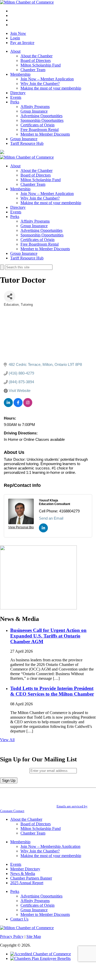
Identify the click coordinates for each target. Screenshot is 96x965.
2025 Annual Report (26, 883)
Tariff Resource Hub (27, 143)
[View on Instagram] (27, 405)
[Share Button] (9, 296)
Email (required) (14, 770)
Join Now (18, 33)
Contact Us (19, 919)
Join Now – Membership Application (50, 846)
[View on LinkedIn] (8, 405)
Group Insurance (34, 111)
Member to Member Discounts (45, 134)
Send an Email (51, 518)
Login (15, 38)
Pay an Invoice (22, 42)
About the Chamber (36, 56)
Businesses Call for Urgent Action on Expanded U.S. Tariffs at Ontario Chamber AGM (48, 636)
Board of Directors (35, 60)
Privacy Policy (12, 936)
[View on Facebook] (18, 405)
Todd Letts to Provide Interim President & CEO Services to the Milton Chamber (52, 691)
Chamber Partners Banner (31, 878)
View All (7, 740)
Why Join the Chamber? (40, 83)
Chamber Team (32, 70)
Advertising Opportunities (41, 116)
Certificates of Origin (37, 125)
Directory (18, 93)
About (15, 51)
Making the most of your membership (50, 88)
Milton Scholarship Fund (40, 65)
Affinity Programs (35, 106)
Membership (20, 74)
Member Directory (25, 869)
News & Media (22, 873)
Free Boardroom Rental (39, 129)
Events (15, 97)
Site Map (33, 936)
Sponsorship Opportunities (41, 120)
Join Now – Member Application (47, 79)
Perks (14, 102)
